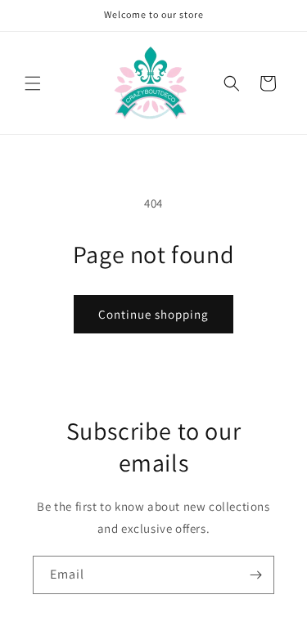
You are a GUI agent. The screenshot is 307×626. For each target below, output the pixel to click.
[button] (33, 83)
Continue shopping (153, 314)
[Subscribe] (255, 575)
